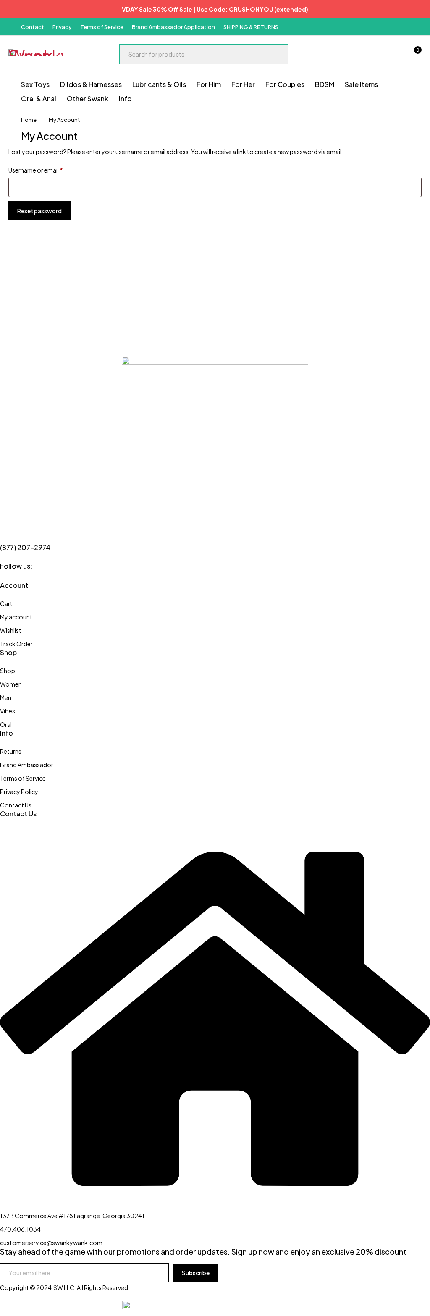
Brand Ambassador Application (173, 27)
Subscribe (196, 1273)
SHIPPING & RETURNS (250, 27)
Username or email (35, 170)
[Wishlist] (391, 54)
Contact (32, 27)
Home (29, 119)
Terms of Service (101, 27)
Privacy (62, 27)
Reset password (39, 211)
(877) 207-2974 (25, 547)
